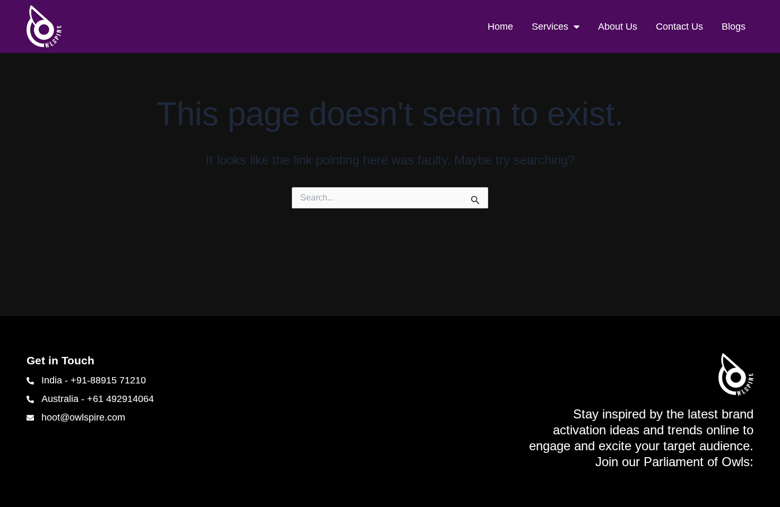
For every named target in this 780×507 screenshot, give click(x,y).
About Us (617, 26)
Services (550, 26)
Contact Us (679, 26)
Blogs (734, 26)
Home (500, 26)
